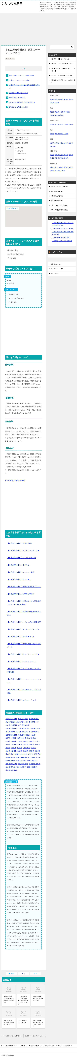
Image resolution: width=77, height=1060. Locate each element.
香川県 (52, 158)
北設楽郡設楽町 (11, 770)
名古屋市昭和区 (11, 725)
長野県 (71, 124)
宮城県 (71, 99)
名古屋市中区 (34, 722)
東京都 (52, 112)
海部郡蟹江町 (32, 760)
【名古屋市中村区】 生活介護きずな (13, 1036)
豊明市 (13, 751)
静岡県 (61, 134)
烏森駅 (22, 480)
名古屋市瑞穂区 (24, 725)
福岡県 (52, 167)
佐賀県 (57, 167)
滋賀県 (71, 143)
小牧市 (19, 744)
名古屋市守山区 (22, 732)
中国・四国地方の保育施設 (59, 205)
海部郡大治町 (21, 760)
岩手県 (61, 99)
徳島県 (57, 158)
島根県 (66, 155)
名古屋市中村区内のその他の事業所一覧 (22, 102)
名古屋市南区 (10, 732)
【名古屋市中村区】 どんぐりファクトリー (23, 550)
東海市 (37, 744)
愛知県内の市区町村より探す (18, 107)
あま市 (30, 754)
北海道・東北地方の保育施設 (60, 186)
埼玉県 (57, 112)
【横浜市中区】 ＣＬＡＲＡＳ (60, 59)
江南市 (13, 744)
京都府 (57, 143)
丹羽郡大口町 (35, 757)
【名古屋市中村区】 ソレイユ (22, 1021)
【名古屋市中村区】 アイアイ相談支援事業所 (24, 622)
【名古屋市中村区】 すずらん (18, 565)
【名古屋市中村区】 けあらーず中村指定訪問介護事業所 (9, 999)
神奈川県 (62, 112)
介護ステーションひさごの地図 (19, 80)
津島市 (33, 738)
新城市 (31, 744)
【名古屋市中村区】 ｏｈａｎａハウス (21, 661)
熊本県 (66, 167)
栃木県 (57, 115)
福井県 (61, 124)
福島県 (52, 103)
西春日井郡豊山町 (22, 757)
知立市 (19, 748)
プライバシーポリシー (58, 269)
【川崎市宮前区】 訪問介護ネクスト (62, 63)
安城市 (19, 741)
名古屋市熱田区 (11, 728)
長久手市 (37, 754)
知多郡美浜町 (10, 767)
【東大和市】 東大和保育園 (60, 237)
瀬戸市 (8, 738)
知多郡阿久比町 (11, 764)
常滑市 (8, 744)
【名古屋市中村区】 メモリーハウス (20, 636)
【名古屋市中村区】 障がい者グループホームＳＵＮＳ (38, 1023)
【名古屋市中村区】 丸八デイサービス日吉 (23, 654)
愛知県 (52, 134)
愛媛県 (61, 158)
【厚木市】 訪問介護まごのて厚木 (61, 75)
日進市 (19, 751)
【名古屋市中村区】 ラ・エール (19, 579)
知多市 (13, 748)
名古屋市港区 (35, 728)
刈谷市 (13, 741)
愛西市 (31, 751)
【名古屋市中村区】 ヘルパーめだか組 (21, 558)
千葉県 (67, 112)
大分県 (71, 167)
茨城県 (52, 115)
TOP (9, 1046)
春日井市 (20, 738)
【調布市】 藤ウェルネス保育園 (62, 241)
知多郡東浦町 (23, 764)
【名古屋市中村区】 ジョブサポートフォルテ (38, 998)
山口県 (71, 155)
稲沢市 (25, 744)
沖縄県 (63, 170)
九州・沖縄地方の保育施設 (59, 210)
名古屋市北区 (34, 719)
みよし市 (24, 754)
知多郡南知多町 (34, 764)
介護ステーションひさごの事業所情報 (21, 75)
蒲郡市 (31, 741)
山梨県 (66, 124)
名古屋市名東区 (11, 735)
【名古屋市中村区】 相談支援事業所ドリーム (24, 587)
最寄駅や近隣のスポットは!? (18, 93)
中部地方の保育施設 (57, 196)
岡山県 (52, 155)
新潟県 (52, 124)
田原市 (25, 751)
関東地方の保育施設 (57, 191)
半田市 (13, 738)
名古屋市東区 (23, 719)
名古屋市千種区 (11, 719)
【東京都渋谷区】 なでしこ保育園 (62, 228)
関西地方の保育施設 (57, 200)
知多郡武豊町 (21, 767)
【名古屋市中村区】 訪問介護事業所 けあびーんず (9, 1022)
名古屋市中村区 (10, 58)
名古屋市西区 (10, 722)
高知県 (66, 158)
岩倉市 (8, 751)
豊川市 (27, 738)
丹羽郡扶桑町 (10, 760)
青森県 (57, 99)
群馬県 (61, 115)
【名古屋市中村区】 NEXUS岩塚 (19, 543)
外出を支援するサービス (17, 97)
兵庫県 (61, 143)
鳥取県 (61, 155)
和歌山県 (53, 146)
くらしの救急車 (11, 3)
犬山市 (37, 741)
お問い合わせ (55, 273)
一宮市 (33, 735)
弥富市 (17, 754)
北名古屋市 (10, 754)
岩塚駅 (16, 480)
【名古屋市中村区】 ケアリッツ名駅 (20, 572)
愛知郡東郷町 (10, 757)
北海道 (52, 99)
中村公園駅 (9, 480)
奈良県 (66, 143)
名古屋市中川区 (24, 728)
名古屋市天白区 (24, 735)
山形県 (57, 103)
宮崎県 (52, 170)
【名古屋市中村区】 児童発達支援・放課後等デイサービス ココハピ (23, 1000)
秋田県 (66, 99)
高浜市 (33, 748)
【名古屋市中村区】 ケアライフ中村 (20, 594)
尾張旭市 (26, 748)
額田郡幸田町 (32, 767)
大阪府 (52, 143)
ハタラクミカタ (56, 252)
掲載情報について (56, 264)
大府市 (8, 748)
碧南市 (8, 741)
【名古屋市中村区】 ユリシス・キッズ (21, 700)
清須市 (37, 751)
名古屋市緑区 (34, 732)
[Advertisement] (38, 28)
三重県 (66, 134)
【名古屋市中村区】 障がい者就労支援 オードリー (35, 1036)
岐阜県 (57, 134)
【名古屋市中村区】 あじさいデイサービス (23, 629)
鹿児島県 (57, 170)
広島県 (57, 155)
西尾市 (25, 741)
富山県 (57, 124)
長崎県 (61, 167)
